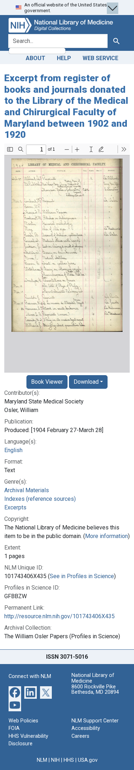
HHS (69, 760)
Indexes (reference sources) (40, 498)
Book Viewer (47, 381)
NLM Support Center (95, 721)
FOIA (14, 728)
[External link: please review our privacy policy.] (15, 691)
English (13, 450)
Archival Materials (26, 490)
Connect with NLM (30, 676)
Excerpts (15, 507)
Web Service (100, 58)
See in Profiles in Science (82, 576)
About (35, 58)
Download (86, 381)
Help (64, 58)
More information (106, 536)
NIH (55, 760)
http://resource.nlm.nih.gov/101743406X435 (59, 616)
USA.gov (88, 760)
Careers (80, 736)
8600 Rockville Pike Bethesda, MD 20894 (95, 690)
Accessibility (85, 728)
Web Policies (23, 721)
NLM (42, 760)
